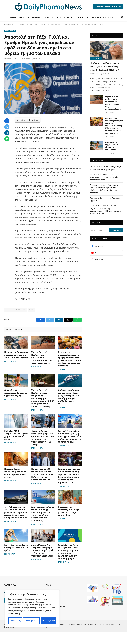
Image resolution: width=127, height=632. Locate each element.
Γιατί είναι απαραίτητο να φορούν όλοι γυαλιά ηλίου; (16, 548)
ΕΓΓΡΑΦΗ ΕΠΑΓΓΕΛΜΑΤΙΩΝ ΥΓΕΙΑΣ (108, 7)
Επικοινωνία (51, 628)
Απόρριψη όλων (31, 621)
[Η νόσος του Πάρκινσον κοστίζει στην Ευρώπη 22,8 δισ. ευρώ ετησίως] (16, 342)
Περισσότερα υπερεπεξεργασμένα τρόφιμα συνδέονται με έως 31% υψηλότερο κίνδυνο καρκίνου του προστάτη (69, 359)
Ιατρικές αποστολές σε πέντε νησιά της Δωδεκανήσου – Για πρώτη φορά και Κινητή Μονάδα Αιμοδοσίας (42, 514)
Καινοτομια (82, 17)
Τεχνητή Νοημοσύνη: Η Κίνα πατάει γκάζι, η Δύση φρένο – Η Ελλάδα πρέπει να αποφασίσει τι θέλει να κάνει (69, 436)
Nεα (20, 17)
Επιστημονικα (33, 17)
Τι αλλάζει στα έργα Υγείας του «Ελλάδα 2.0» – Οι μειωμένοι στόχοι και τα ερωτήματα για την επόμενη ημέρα (68, 552)
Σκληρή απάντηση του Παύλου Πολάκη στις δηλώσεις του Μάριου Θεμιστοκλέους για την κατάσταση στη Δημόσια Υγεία (70, 476)
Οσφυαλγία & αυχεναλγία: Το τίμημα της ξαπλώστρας (15, 393)
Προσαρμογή (15, 621)
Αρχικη (13, 17)
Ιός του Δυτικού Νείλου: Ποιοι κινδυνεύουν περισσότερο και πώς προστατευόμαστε (42, 357)
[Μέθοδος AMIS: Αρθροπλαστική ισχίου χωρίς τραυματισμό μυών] (16, 421)
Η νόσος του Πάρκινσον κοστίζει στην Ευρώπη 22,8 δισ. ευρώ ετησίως (16, 355)
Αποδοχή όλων (48, 621)
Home (6, 24)
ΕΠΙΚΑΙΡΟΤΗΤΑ (15, 24)
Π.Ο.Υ (31, 310)
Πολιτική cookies (73, 624)
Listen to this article (28, 120)
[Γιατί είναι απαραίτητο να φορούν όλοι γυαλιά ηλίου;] (16, 535)
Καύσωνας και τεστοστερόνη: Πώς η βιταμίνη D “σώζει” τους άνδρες (68, 511)
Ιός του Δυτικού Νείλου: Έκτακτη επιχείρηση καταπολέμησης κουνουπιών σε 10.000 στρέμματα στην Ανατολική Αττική (42, 398)
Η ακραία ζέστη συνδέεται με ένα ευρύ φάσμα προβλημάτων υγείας (15, 473)
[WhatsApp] (6, 138)
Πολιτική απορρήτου (91, 624)
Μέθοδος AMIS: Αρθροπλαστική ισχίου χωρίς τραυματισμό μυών (16, 435)
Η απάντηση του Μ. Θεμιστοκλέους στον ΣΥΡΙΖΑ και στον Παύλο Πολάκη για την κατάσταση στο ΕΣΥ (42, 474)
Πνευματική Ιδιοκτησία (111, 624)
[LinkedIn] (6, 132)
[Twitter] (6, 126)
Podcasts (96, 17)
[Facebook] (6, 120)
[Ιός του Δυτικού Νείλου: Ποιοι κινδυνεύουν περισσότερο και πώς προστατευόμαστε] (43, 342)
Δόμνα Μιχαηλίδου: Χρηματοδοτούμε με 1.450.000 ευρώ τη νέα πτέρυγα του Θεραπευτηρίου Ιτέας (42, 550)
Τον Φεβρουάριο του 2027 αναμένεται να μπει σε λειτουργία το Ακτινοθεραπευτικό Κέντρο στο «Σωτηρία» (15, 512)
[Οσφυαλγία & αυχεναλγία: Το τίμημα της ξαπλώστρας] (16, 380)
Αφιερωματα (109, 17)
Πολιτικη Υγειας (51, 17)
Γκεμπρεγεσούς (19, 310)
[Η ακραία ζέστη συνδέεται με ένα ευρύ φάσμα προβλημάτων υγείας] (16, 459)
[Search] (122, 17)
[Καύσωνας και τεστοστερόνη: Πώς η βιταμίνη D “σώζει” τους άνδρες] (70, 497)
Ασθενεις (68, 17)
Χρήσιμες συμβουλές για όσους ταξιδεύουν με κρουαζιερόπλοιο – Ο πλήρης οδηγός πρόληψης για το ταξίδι (69, 397)
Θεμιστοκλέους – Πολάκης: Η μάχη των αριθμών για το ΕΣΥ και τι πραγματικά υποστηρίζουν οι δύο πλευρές (43, 438)
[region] (32, 608)
